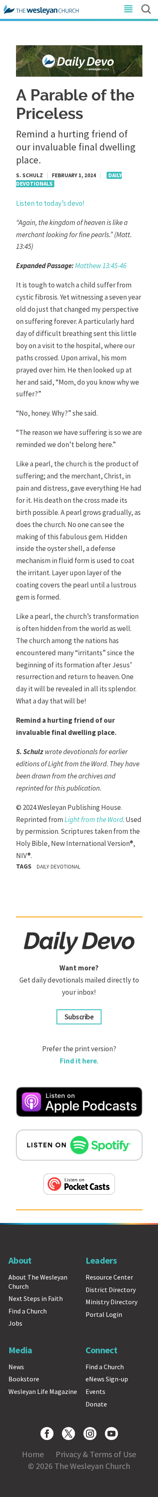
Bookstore (23, 1379)
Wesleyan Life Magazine (42, 1391)
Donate (96, 1404)
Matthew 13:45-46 (100, 265)
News (16, 1367)
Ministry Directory (111, 1302)
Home (33, 1454)
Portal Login (104, 1314)
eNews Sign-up (107, 1379)
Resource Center (109, 1277)
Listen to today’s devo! (50, 203)
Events (95, 1391)
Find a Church (27, 1311)
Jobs (15, 1323)
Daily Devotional (58, 866)
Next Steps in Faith (35, 1298)
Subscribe (79, 1016)
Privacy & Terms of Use (96, 1454)
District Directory (111, 1289)
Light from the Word (93, 819)
